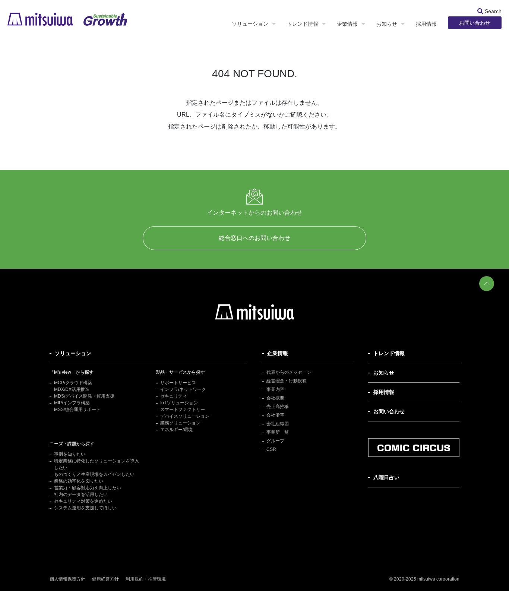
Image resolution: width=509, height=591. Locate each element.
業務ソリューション (180, 423)
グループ (275, 440)
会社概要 (275, 398)
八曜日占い (386, 477)
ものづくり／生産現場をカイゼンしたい (94, 474)
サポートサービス (178, 382)
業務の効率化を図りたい (78, 481)
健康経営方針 (105, 579)
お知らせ (386, 24)
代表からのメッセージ (288, 372)
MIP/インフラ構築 (72, 402)
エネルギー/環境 (176, 429)
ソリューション (250, 24)
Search (493, 11)
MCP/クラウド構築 (73, 382)
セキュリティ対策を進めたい (83, 501)
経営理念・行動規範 (286, 380)
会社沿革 (275, 415)
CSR (271, 449)
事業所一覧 (277, 432)
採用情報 (426, 23)
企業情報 (347, 24)
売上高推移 (277, 406)
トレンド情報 (302, 24)
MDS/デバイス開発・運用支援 (84, 396)
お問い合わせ (474, 23)
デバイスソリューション (184, 416)
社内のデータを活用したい (81, 494)
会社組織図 (277, 423)
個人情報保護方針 (67, 579)
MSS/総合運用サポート (77, 409)
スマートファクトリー (182, 409)
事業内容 (275, 389)
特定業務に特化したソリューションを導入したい (96, 464)
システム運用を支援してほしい (85, 508)
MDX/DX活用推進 (71, 389)
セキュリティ (173, 396)
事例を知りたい (69, 454)
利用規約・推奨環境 (146, 579)
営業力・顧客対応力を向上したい (87, 487)
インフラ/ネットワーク (183, 389)
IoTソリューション (179, 402)
